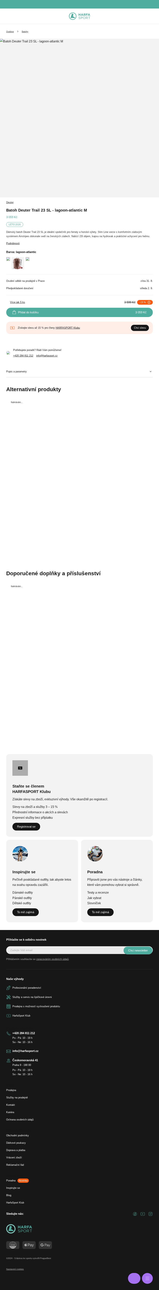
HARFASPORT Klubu (68, 327)
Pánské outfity (22, 898)
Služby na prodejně (17, 1097)
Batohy (25, 31)
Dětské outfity (21, 903)
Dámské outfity (22, 892)
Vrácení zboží (14, 1157)
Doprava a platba (15, 1150)
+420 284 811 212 (23, 355)
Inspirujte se (13, 1187)
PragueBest (45, 1258)
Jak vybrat (94, 898)
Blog (8, 1195)
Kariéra (10, 1112)
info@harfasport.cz (47, 355)
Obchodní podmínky (17, 1135)
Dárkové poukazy (16, 1142)
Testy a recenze (98, 892)
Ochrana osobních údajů (20, 1119)
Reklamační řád (15, 1164)
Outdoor (10, 31)
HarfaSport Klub (15, 1202)
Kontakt (10, 1104)
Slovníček (94, 903)
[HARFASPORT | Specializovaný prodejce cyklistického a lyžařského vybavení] (79, 16)
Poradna (17, 1180)
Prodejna (11, 1090)
